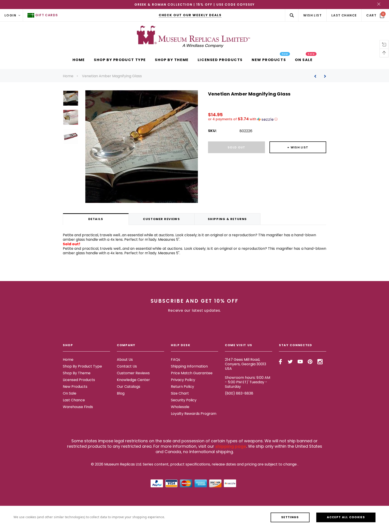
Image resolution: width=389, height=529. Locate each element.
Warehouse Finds (78, 406)
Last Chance (74, 400)
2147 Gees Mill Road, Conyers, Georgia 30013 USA (245, 364)
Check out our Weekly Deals (190, 15)
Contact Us (127, 366)
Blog (120, 393)
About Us (125, 359)
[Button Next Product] (323, 76)
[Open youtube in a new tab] (300, 361)
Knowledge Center (133, 379)
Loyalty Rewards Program (193, 413)
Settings (290, 517)
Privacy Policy (183, 379)
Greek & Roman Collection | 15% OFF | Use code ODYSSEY (194, 4)
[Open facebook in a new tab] (280, 361)
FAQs (175, 359)
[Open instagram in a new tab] (320, 361)
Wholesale (180, 406)
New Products (75, 386)
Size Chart (180, 393)
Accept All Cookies (346, 517)
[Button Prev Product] (317, 76)
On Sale (69, 393)
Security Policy (184, 400)
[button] (267, 119)
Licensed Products (79, 379)
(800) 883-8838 (239, 393)
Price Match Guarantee (192, 373)
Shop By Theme (76, 373)
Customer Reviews (133, 373)
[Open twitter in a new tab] (290, 361)
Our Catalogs (128, 386)
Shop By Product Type (82, 366)
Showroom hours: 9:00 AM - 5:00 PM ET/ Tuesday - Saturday (247, 382)
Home (68, 76)
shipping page (230, 446)
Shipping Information (189, 366)
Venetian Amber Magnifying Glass (112, 76)
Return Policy (182, 386)
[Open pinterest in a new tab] (310, 361)
